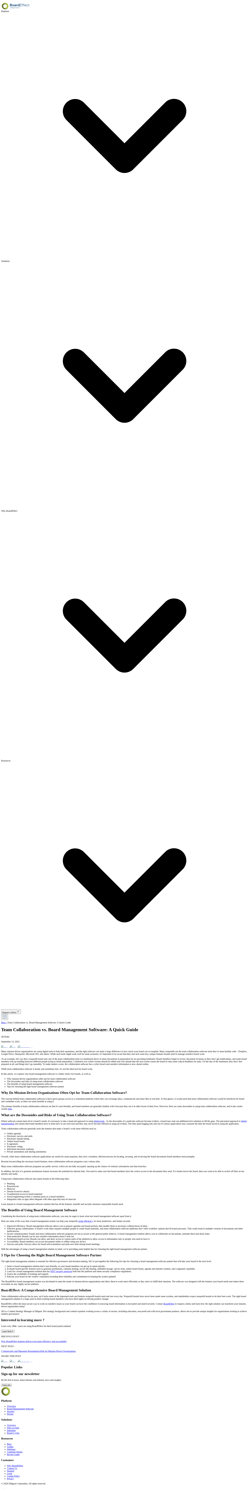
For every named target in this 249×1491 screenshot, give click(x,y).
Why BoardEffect (15, 1465)
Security (10, 1411)
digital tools (99, 1121)
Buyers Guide (13, 1454)
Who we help (13, 1428)
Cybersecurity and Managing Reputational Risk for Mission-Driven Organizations (38, 1351)
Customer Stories (14, 1452)
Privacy (10, 1478)
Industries (11, 1430)
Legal (9, 1473)
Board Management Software (20, 1409)
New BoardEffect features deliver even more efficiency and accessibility (34, 1341)
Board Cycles (13, 1433)
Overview (11, 1406)
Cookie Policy (13, 1476)
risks (10, 1109)
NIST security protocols (61, 1271)
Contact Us (12, 1468)
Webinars (11, 1449)
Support (10, 1471)
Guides (10, 1446)
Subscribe (6, 1385)
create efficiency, (85, 1221)
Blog (9, 1444)
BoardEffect (169, 1304)
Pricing (10, 1414)
